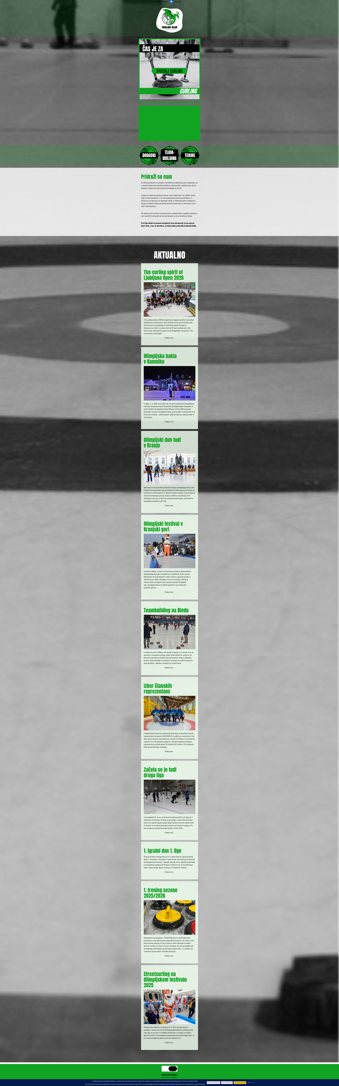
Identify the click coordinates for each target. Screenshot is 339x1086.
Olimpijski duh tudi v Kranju (162, 442)
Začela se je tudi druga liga (160, 772)
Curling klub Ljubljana (169, 1074)
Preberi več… (169, 337)
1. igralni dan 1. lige (162, 851)
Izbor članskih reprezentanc (158, 688)
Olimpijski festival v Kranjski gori (163, 526)
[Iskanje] (173, 1068)
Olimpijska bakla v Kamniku (160, 358)
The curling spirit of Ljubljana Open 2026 (164, 275)
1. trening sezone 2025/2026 (160, 892)
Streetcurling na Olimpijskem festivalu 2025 (165, 979)
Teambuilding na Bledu (166, 610)
